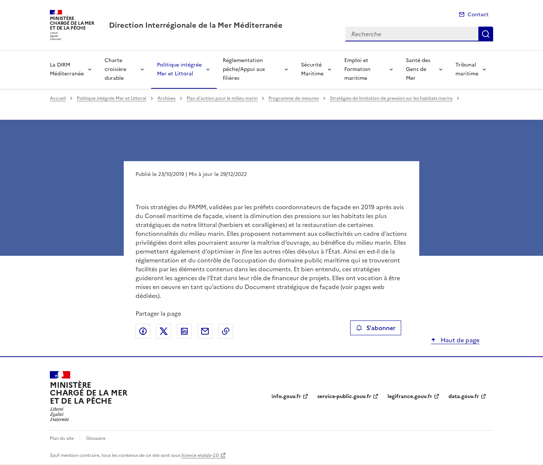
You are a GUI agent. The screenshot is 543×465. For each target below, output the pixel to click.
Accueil (58, 98)
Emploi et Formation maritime (357, 69)
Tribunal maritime (466, 69)
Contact (478, 14)
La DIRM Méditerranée (67, 69)
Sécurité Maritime (312, 69)
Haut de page (459, 340)
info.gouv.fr (286, 396)
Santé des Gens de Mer (418, 69)
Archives (166, 98)
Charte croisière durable (115, 69)
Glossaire (96, 438)
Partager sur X (163, 331)
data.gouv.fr (463, 396)
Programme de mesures (294, 98)
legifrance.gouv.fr (409, 396)
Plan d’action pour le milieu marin (222, 98)
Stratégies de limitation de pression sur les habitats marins (391, 98)
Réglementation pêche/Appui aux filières (244, 69)
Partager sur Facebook (143, 331)
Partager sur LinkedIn (184, 331)
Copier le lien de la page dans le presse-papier (225, 331)
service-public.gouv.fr (344, 396)
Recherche (485, 34)
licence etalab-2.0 (200, 455)
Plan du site (62, 438)
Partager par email (205, 331)
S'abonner (380, 327)
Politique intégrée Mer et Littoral (179, 69)
